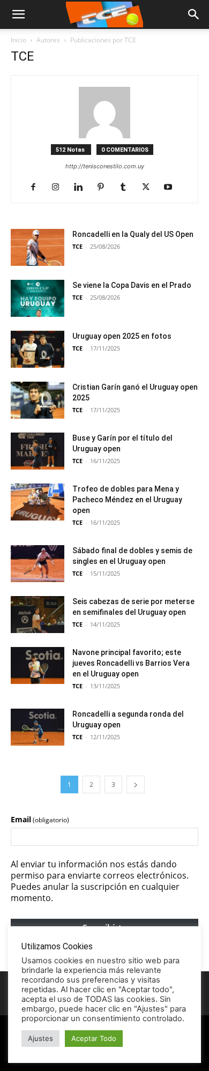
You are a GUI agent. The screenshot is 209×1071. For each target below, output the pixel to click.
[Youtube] (172, 187)
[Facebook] (37, 187)
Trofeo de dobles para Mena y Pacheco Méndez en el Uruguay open (127, 500)
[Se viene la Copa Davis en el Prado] (37, 298)
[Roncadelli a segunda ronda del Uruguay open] (37, 727)
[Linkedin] (82, 187)
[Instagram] (60, 187)
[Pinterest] (105, 187)
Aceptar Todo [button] (93, 1038)
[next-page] (135, 784)
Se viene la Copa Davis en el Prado (131, 285)
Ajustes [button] (40, 1038)
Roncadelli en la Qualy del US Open (132, 234)
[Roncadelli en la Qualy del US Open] (37, 247)
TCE (77, 246)
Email (40, 819)
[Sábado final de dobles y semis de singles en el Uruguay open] (37, 563)
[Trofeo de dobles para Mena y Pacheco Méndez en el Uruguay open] (37, 502)
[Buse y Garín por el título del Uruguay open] (37, 451)
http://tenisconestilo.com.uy (104, 166)
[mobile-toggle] (18, 14)
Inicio (18, 39)
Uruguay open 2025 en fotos (121, 336)
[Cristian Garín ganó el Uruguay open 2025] (37, 400)
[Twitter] (150, 187)
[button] (194, 14)
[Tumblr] (127, 187)
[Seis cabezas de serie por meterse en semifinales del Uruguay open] (37, 614)
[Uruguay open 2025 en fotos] (37, 349)
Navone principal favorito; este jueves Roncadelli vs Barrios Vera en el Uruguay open (131, 663)
